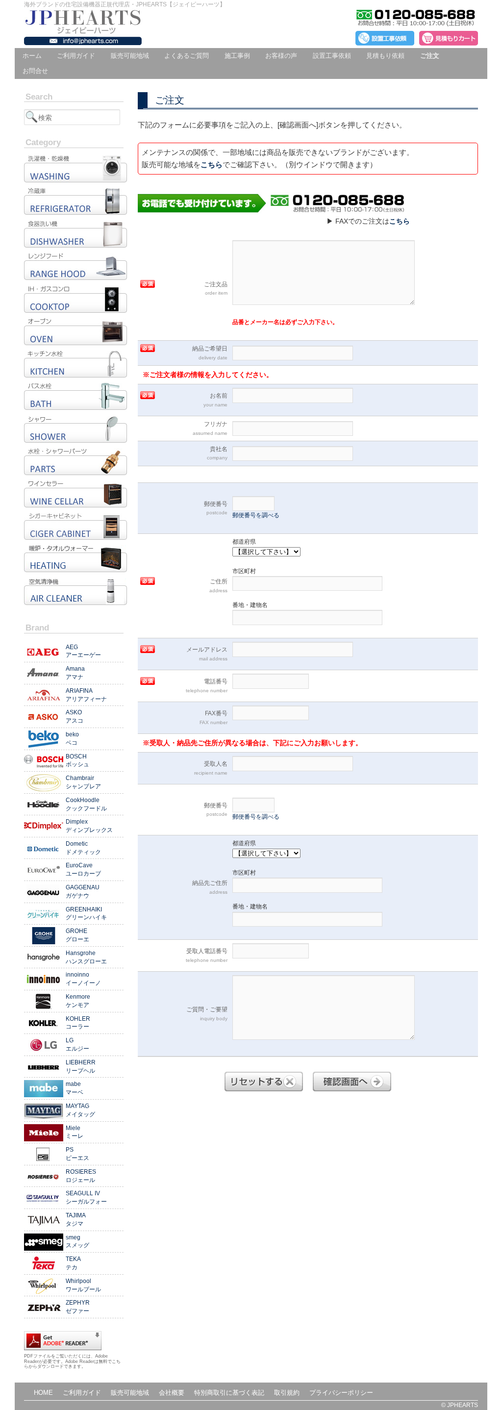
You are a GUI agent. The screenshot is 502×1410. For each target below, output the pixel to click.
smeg (77, 1241)
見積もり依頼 (385, 55)
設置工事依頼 (332, 55)
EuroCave (83, 869)
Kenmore (78, 1000)
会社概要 (171, 1392)
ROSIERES (81, 1175)
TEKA (73, 1263)
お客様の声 (281, 55)
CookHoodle (86, 804)
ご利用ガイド (76, 55)
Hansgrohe (86, 957)
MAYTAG (80, 1110)
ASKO (74, 716)
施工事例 (237, 55)
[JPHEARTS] (83, 30)
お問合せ (35, 71)
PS (77, 1153)
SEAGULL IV (86, 1197)
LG (77, 1044)
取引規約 (287, 1392)
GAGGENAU (83, 891)
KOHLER (78, 1023)
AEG (83, 651)
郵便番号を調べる (255, 515)
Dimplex (89, 825)
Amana (75, 672)
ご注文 (429, 55)
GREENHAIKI (86, 913)
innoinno (83, 978)
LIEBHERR (81, 1066)
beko (72, 738)
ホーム (32, 55)
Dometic (83, 848)
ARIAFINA (86, 695)
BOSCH (77, 760)
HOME (43, 1392)
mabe (74, 1088)
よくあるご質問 (186, 55)
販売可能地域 (130, 55)
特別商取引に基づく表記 (229, 1392)
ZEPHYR (78, 1306)
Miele (74, 1132)
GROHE (77, 935)
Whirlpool (83, 1285)
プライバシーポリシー (341, 1392)
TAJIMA (76, 1219)
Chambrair (83, 782)
